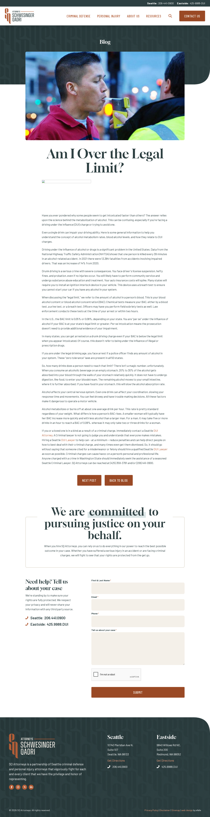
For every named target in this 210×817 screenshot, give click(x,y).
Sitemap (175, 810)
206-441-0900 (166, 3)
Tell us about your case (103, 630)
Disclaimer (165, 810)
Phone (95, 613)
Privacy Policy (151, 810)
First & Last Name (101, 580)
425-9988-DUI (197, 3)
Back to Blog (119, 480)
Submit (138, 692)
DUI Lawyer (68, 440)
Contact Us (192, 16)
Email (94, 597)
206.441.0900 (54, 617)
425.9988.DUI (57, 624)
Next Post (89, 480)
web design (187, 810)
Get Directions (116, 760)
